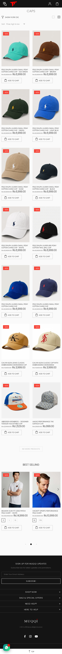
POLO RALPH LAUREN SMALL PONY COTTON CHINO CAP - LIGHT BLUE (46, 129)
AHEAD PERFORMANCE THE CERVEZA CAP (43, 423)
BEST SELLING (31, 465)
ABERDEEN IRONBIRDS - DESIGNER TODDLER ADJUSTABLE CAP (15, 423)
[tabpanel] (15, 504)
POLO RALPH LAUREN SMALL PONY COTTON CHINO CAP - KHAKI (15, 188)
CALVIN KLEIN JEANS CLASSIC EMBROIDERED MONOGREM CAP (14, 364)
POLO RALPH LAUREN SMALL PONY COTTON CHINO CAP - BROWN (46, 71)
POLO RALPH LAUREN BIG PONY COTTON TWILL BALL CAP (44, 246)
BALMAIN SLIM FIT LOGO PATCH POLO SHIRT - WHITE (14, 512)
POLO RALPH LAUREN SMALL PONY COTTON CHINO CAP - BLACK (46, 188)
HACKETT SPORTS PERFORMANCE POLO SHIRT (45, 512)
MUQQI (13, 4)
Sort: (3, 24)
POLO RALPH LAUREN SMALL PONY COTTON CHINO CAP (15, 305)
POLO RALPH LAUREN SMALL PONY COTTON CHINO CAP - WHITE (15, 246)
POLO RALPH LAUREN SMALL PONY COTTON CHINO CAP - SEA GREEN (15, 71)
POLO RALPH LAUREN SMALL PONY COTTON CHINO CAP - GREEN (15, 129)
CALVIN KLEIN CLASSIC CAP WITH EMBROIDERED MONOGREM (45, 364)
